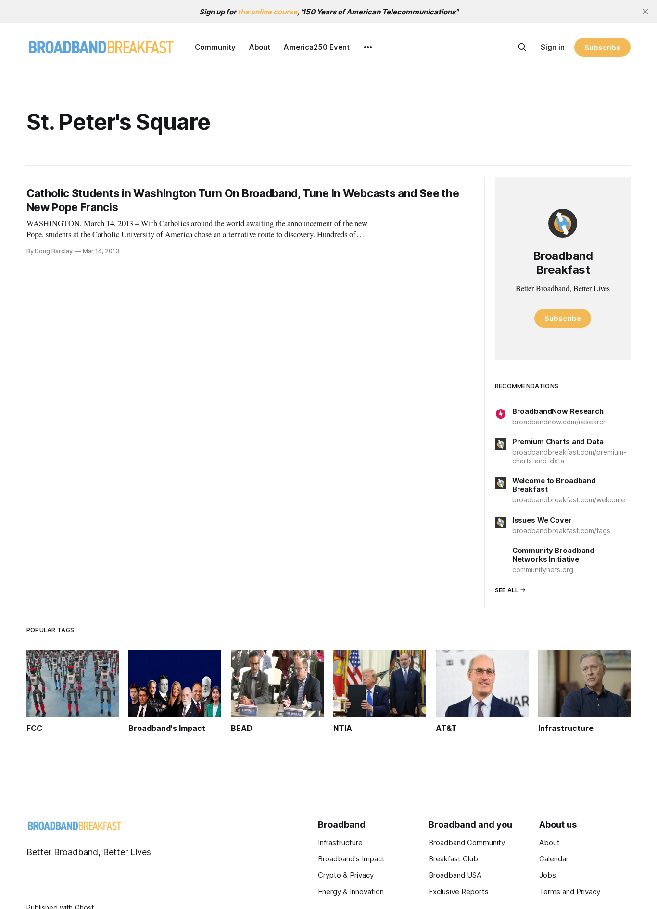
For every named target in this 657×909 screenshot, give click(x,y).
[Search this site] (522, 47)
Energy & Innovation (351, 891)
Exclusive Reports (459, 891)
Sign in (553, 46)
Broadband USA (455, 875)
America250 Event (317, 46)
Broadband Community (467, 842)
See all (507, 590)
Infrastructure (340, 842)
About (259, 46)
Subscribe (602, 47)
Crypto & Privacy (346, 875)
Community (215, 46)
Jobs (547, 875)
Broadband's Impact (351, 858)
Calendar (554, 858)
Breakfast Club (453, 858)
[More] (368, 47)
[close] (645, 11)
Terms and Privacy (569, 891)
